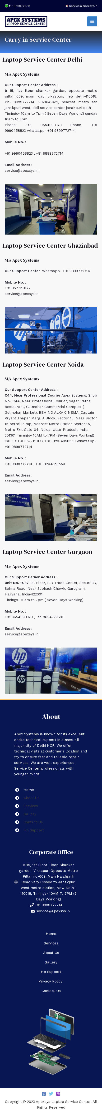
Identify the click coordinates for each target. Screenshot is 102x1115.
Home (51, 934)
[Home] (24, 790)
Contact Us (51, 991)
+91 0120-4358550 (61, 441)
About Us (51, 953)
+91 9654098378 (48, 125)
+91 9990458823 (19, 153)
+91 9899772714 (61, 130)
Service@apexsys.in (83, 6)
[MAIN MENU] (92, 21)
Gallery (51, 962)
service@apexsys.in (21, 170)
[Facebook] (44, 1094)
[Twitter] (51, 1094)
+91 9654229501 (49, 617)
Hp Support (51, 972)
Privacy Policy (51, 981)
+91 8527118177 (18, 288)
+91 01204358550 (50, 464)
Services (51, 943)
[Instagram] (58, 1094)
